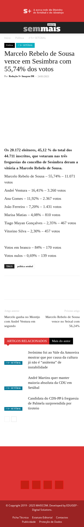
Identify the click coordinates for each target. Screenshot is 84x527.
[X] (32, 92)
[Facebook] (22, 92)
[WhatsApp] (42, 92)
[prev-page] (7, 419)
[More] (52, 92)
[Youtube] (59, 485)
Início (7, 38)
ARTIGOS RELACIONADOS (27, 341)
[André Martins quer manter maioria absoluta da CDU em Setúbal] (15, 382)
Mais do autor (61, 341)
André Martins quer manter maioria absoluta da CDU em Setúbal (50, 383)
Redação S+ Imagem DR (21, 76)
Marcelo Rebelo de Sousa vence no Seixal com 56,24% (62, 321)
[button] (7, 27)
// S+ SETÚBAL (37, 38)
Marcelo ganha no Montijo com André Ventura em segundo (22, 321)
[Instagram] (36, 485)
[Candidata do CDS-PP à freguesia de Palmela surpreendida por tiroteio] (15, 403)
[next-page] (14, 419)
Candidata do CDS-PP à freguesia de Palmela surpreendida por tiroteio (53, 403)
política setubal (25, 266)
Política (19, 38)
